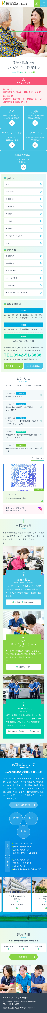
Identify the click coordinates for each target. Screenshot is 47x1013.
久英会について (23, 805)
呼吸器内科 (10, 199)
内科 (7, 184)
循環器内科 (10, 192)
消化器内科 (10, 206)
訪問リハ (35, 731)
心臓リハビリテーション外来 (16, 293)
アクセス (37, 5)
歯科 (7, 243)
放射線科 (9, 221)
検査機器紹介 (29, 602)
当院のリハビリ (25, 667)
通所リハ (24, 731)
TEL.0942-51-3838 (22, 355)
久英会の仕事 (8, 946)
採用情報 (23, 957)
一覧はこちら (39, 458)
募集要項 (38, 946)
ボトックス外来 (11, 278)
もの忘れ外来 (11, 271)
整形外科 (9, 228)
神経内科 (9, 214)
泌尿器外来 (10, 263)
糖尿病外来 (10, 256)
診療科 (17, 602)
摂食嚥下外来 (11, 285)
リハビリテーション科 (14, 236)
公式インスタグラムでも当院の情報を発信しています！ (17, 509)
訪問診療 (13, 731)
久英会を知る (23, 946)
